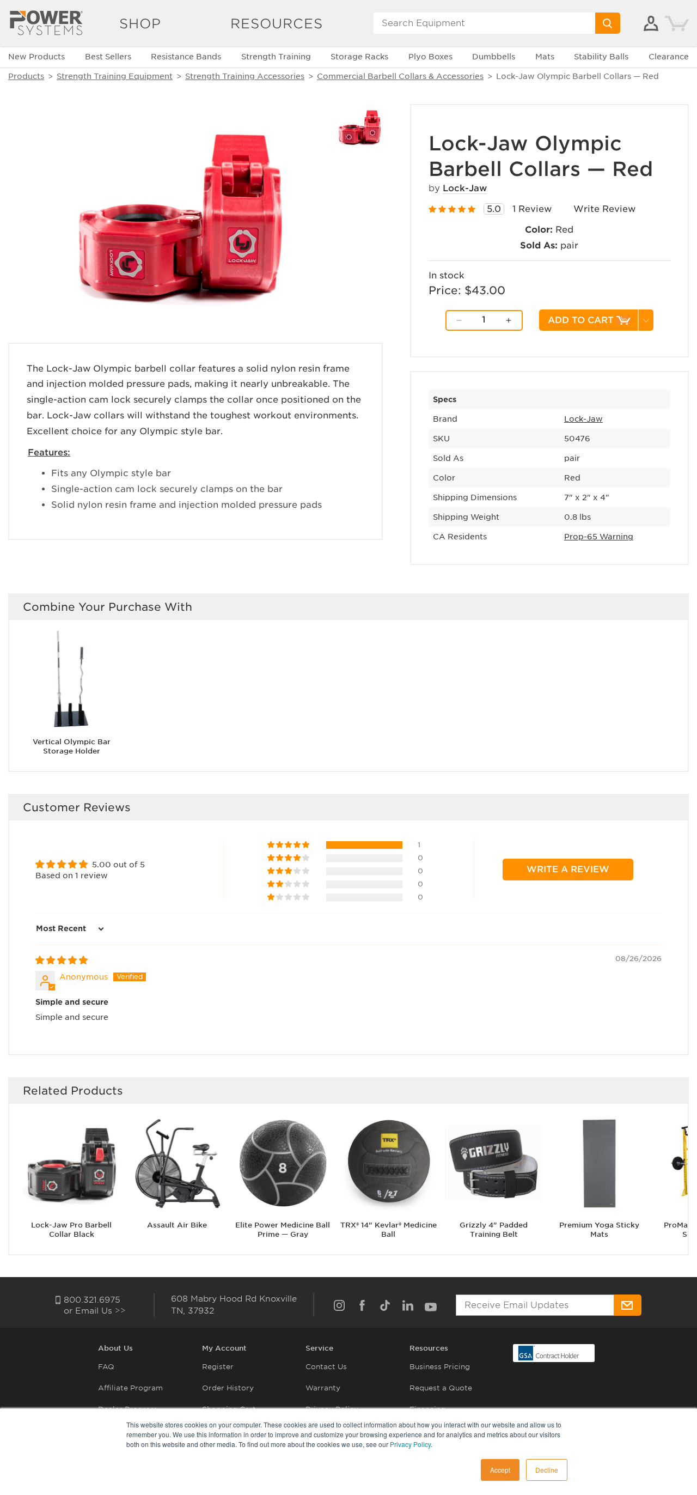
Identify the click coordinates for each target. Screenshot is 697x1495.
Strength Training (276, 56)
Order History (228, 1388)
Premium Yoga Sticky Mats (599, 1229)
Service (319, 1348)
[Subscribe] (627, 1305)
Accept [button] (500, 1469)
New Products (36, 56)
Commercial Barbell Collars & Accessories (400, 76)
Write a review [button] (568, 869)
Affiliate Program (130, 1388)
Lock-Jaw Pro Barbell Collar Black (71, 1229)
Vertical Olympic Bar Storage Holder (72, 746)
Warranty (322, 1388)
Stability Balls (601, 56)
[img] (61, 960)
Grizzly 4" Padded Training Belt (494, 1229)
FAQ (106, 1367)
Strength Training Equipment (115, 76)
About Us (115, 1348)
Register (218, 1367)
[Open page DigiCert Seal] (549, 1352)
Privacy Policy (410, 1444)
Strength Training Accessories (244, 76)
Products (26, 76)
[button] (289, 845)
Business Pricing (439, 1367)
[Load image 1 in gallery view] (360, 127)
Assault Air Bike (177, 1225)
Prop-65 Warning (598, 536)
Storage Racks (359, 56)
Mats (544, 56)
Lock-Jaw (465, 188)
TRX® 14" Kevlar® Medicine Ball (388, 1229)
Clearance (669, 56)
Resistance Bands (186, 56)
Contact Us (326, 1367)
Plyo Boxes (430, 56)
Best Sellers (108, 56)
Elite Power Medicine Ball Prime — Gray (282, 1229)
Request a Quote (440, 1388)
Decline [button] (546, 1469)
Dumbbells (493, 56)
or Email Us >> (95, 1311)
